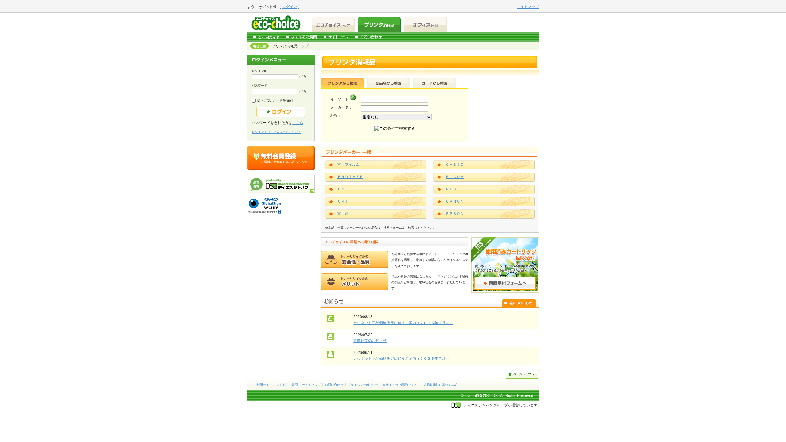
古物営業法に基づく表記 (440, 384)
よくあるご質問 (301, 37)
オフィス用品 (425, 24)
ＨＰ (341, 189)
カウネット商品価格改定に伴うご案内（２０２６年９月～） (403, 323)
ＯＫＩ (342, 201)
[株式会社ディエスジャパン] (281, 192)
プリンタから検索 (342, 83)
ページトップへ (522, 374)
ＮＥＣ (451, 189)
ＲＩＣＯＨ (455, 177)
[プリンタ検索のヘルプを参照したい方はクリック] (353, 99)
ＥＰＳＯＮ (455, 213)
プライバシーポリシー (363, 384)
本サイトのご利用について (401, 384)
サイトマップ (336, 37)
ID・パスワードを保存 (275, 100)
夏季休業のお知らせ (370, 341)
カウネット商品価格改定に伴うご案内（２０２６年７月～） (403, 358)
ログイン (289, 7)
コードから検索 (434, 83)
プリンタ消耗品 (379, 24)
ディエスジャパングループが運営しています (500, 405)
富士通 (342, 213)
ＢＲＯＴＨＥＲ (350, 177)
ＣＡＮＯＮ (455, 201)
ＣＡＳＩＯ (455, 164)
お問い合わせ (368, 37)
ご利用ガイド (266, 37)
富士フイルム (348, 164)
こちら (297, 123)
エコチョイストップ (333, 24)
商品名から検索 (388, 83)
